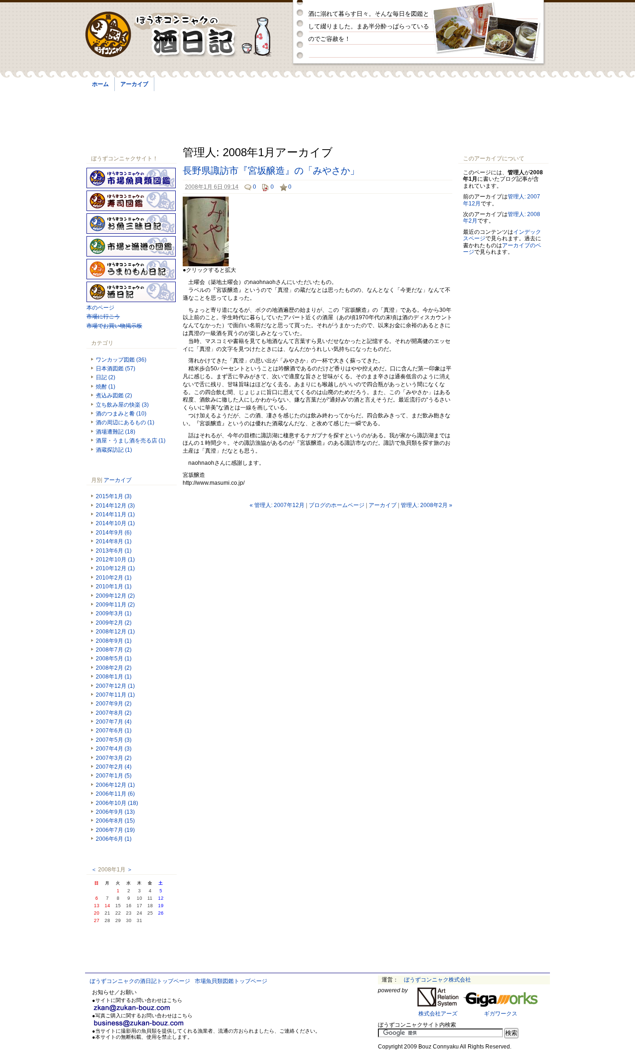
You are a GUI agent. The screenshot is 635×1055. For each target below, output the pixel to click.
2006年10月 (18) (117, 803)
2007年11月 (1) (115, 695)
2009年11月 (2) (115, 604)
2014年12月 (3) (115, 505)
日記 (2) (105, 377)
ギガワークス (500, 1013)
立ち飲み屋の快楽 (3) (122, 405)
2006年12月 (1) (115, 785)
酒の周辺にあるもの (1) (125, 422)
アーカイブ (134, 84)
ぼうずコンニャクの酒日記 (186, 35)
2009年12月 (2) (115, 596)
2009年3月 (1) (114, 613)
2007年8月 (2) (114, 713)
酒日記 (131, 292)
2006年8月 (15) (115, 821)
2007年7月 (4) (114, 722)
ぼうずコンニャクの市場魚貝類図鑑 (131, 178)
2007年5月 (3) (114, 740)
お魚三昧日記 (131, 223)
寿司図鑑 (131, 201)
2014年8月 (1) (114, 541)
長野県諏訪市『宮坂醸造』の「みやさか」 (271, 170)
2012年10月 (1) (115, 559)
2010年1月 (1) (114, 586)
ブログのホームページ (336, 505)
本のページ (100, 307)
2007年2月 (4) (114, 767)
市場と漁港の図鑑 (131, 246)
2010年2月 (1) (114, 577)
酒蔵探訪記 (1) (114, 450)
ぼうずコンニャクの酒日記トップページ (140, 981)
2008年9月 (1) (114, 641)
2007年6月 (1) (114, 730)
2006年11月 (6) (115, 794)
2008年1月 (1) (114, 676)
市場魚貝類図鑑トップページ (231, 981)
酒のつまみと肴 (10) (121, 413)
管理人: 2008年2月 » (426, 505)
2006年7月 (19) (115, 830)
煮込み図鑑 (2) (114, 395)
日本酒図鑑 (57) (115, 368)
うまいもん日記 (131, 269)
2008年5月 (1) (114, 658)
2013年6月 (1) (114, 550)
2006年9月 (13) (115, 812)
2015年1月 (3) (114, 496)
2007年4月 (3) (114, 748)
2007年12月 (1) (115, 686)
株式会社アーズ (437, 1013)
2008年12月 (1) (115, 631)
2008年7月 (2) (114, 649)
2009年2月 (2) (114, 623)
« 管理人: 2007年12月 (277, 505)
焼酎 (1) (105, 386)
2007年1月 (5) (114, 775)
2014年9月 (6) (114, 532)
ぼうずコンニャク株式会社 (437, 979)
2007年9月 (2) (114, 703)
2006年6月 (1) (114, 839)
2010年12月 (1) (115, 568)
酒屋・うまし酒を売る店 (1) (130, 440)
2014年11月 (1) (115, 514)
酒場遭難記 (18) (115, 432)
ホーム (100, 84)
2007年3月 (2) (114, 758)
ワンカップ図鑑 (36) (121, 359)
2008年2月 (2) (114, 668)
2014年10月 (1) (115, 523)
